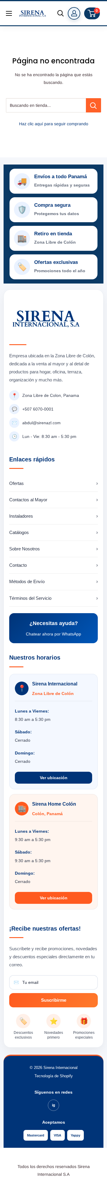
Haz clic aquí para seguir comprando (53, 123)
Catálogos (53, 532)
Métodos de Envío (53, 581)
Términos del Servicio (53, 598)
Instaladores (53, 516)
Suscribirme (53, 1000)
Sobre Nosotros (53, 548)
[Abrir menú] (9, 13)
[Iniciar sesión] (74, 13)
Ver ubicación (53, 777)
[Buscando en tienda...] (93, 105)
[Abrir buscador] (60, 13)
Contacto (53, 565)
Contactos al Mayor (53, 499)
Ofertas (53, 483)
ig (53, 1105)
